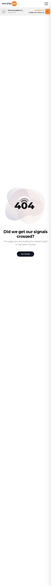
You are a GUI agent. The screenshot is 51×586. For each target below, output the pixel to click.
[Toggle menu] (46, 3)
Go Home (25, 254)
